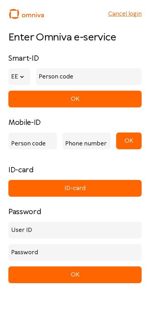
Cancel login (125, 14)
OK (75, 99)
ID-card (75, 188)
